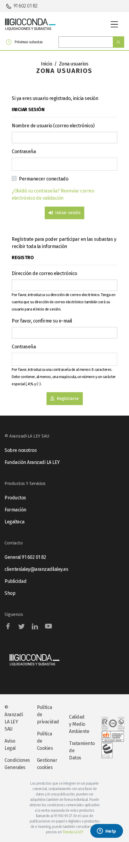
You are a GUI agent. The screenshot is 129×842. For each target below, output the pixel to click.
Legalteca (14, 522)
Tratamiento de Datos (80, 751)
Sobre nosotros (20, 450)
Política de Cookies (45, 741)
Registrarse (68, 398)
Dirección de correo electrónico (44, 273)
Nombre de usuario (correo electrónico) (53, 126)
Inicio (46, 64)
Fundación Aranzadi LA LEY (32, 462)
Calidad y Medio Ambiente (79, 724)
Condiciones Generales (16, 763)
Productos (15, 498)
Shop (9, 593)
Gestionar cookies (47, 763)
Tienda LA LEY (72, 832)
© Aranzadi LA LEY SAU (13, 718)
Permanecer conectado (43, 179)
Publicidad (15, 581)
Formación (15, 510)
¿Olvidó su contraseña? (36, 191)
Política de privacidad (48, 714)
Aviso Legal (10, 744)
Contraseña (24, 151)
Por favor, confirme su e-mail (42, 321)
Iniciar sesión (67, 212)
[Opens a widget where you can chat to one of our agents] (106, 831)
